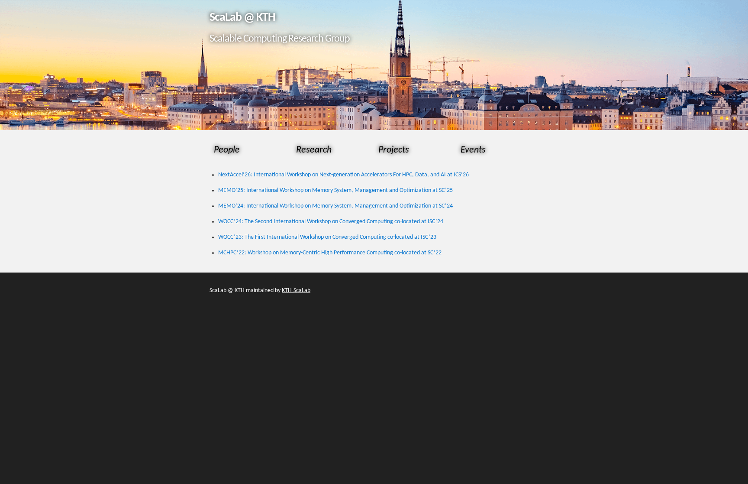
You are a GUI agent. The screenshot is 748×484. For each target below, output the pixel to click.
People (227, 150)
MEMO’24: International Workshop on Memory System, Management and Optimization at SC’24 (335, 206)
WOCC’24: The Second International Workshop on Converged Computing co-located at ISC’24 (330, 221)
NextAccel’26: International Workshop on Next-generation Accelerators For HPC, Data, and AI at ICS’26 (343, 175)
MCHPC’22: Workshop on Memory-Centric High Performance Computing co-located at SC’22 (330, 253)
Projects (393, 150)
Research (314, 150)
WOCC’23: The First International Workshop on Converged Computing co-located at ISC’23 (327, 237)
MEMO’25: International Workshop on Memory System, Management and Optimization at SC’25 (335, 190)
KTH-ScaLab (296, 290)
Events (473, 150)
